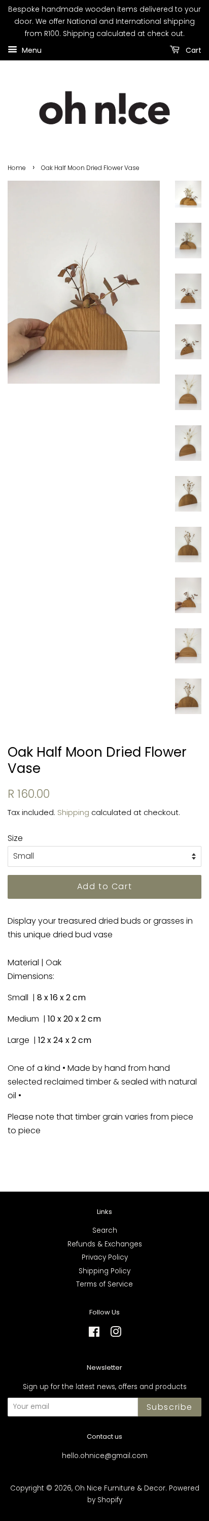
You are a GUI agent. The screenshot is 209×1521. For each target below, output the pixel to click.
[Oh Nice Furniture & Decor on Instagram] (115, 1334)
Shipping (73, 812)
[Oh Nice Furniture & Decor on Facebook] (94, 1334)
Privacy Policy (105, 1257)
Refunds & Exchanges (104, 1244)
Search (104, 1230)
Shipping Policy (104, 1271)
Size (15, 838)
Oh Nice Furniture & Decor (120, 1488)
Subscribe (170, 1407)
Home (17, 167)
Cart (192, 50)
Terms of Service (104, 1284)
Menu (31, 50)
